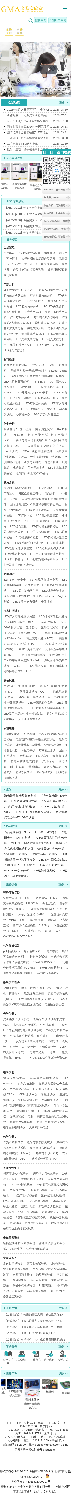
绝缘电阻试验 (52, 744)
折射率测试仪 (38, 956)
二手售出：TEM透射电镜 (22, 143)
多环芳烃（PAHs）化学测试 (46, 445)
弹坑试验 (38, 365)
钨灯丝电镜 (49, 903)
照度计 (14, 1046)
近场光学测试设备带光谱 (49, 1019)
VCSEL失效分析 (52, 806)
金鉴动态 (14, 102)
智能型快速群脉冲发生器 (19, 1243)
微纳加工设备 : (12, 982)
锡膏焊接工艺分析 (15, 854)
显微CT (52, 919)
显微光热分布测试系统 (18, 186)
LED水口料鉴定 (13, 559)
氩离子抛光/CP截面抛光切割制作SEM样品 (37, 376)
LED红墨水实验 (36, 665)
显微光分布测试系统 (35, 187)
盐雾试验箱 (59, 1201)
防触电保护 (28, 750)
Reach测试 (11, 451)
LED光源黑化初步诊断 (50, 548)
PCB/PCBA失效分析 (16, 870)
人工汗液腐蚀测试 (29, 719)
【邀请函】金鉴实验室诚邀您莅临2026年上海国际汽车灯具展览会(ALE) (29, 138)
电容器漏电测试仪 (14, 1127)
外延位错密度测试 (30, 493)
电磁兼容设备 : (12, 1237)
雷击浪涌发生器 (12, 1248)
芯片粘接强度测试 (16, 365)
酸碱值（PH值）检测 (17, 429)
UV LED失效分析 (53, 306)
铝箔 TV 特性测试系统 (51, 1121)
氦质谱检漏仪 (50, 1211)
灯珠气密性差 (12, 311)
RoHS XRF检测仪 (51, 967)
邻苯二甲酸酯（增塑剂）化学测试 (40, 456)
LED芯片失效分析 (27, 306)
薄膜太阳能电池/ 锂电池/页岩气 (31, 1403)
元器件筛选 (49, 621)
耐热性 (51, 408)
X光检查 (29, 865)
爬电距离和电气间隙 (24, 761)
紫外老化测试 (49, 627)
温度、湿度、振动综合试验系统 (41, 1206)
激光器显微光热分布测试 (20, 795)
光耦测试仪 (17, 1116)
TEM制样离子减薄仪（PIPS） (36, 999)
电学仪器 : (9, 1072)
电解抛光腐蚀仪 (54, 1004)
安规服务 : (10, 728)
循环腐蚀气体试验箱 (15, 1173)
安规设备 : (9, 1257)
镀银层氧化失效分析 (50, 848)
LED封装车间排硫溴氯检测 (47, 708)
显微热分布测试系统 (42, 1147)
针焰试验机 (58, 1263)
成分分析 (18, 467)
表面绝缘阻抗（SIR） (17, 832)
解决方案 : (10, 482)
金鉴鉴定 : (10, 247)
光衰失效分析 (32, 311)
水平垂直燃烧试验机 (16, 1269)
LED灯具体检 (24, 515)
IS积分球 (53, 1041)
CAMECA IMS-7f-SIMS (17, 936)
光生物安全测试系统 (16, 1019)
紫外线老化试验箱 (53, 1195)
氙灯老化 (31, 627)
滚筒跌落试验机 (37, 1263)
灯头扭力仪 (58, 1291)
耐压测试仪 (48, 1094)
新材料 (48, 1391)
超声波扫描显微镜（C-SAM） (31, 925)
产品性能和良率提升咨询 (28, 269)
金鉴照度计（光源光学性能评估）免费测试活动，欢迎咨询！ (29, 115)
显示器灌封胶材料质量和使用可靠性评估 (35, 504)
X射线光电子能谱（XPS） (45, 930)
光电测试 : (10, 574)
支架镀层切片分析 (51, 865)
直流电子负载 (25, 1110)
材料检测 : (10, 359)
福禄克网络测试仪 (21, 1121)
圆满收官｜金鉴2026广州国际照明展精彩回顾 (29, 126)
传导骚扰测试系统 (37, 1248)
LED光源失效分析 (27, 339)
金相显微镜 (37, 919)
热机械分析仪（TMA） (46, 1158)
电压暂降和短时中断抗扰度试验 (35, 739)
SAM (51, 365)
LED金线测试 (44, 488)
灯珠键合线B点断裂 (46, 317)
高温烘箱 (15, 1222)
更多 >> (63, 789)
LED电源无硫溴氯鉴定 (18, 548)
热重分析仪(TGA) (47, 1153)
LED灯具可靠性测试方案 (19, 616)
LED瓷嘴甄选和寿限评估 (42, 559)
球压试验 (42, 755)
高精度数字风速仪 (36, 1222)
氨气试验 (38, 697)
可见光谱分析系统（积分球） (29, 1035)
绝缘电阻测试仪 (51, 1100)
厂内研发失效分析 (41, 295)
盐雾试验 (23, 697)
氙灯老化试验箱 (26, 1195)
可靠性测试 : (11, 610)
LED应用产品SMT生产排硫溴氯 (23, 713)
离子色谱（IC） (33, 951)
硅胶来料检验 (41, 520)
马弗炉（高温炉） (48, 973)
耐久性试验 (17, 766)
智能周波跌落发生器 (52, 1243)
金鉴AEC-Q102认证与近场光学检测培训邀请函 (29, 121)
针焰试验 (26, 755)
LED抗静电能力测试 (25, 601)
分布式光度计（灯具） (44, 1052)
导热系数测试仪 (13, 1142)
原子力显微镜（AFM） (32, 914)
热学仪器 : (9, 1136)
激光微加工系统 (34, 993)
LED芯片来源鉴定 (38, 531)
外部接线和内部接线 (28, 744)
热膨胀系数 (23, 414)
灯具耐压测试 (47, 750)
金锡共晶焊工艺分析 (44, 854)
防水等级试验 (44, 772)
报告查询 (40, 20)
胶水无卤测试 (36, 467)
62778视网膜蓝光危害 (44, 579)
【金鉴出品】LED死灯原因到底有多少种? (29, 1333)
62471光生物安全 (15, 579)
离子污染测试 (44, 429)
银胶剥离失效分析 (32, 333)
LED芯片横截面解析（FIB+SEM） (25, 381)
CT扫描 (15, 843)
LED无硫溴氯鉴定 (32, 408)
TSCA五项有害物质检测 (36, 451)
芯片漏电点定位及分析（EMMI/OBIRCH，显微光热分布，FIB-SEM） (35, 387)
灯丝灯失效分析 (20, 317)
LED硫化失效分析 (14, 350)
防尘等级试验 (24, 772)
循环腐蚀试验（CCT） (34, 691)
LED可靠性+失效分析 (50, 344)
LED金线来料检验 (15, 553)
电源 (30, 1116)
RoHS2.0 (17, 434)
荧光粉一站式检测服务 (18, 488)
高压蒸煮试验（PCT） (40, 638)
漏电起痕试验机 (37, 1291)
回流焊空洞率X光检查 (38, 843)
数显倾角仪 (20, 1280)
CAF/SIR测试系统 (21, 1184)
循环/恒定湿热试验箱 (45, 1173)
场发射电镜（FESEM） (17, 897)
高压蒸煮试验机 (39, 1201)
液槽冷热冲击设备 (32, 1179)
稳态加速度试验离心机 (31, 1217)
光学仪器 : (9, 1013)
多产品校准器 (26, 1083)
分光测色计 (29, 1046)
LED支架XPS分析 (46, 832)
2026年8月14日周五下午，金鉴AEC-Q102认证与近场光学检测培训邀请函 (29, 109)
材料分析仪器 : (12, 892)
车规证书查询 (58, 20)
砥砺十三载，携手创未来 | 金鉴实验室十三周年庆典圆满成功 (29, 149)
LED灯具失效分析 (53, 339)
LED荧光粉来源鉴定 (37, 510)
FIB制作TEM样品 (20, 398)
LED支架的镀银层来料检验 (47, 553)
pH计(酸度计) (11, 951)
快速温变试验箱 (28, 1211)
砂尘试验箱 (10, 1206)
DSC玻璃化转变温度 (46, 414)
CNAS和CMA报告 (29, 253)
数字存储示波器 (19, 1089)
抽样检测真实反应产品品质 (38, 258)
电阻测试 (46, 601)
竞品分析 (49, 493)
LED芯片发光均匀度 (25, 590)
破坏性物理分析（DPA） (19, 289)
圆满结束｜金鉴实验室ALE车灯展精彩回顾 (29, 132)
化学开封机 (10, 988)
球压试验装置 (38, 1280)
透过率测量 (51, 462)
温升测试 (34, 766)
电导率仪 (52, 951)
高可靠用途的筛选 (33, 654)
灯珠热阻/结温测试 (46, 398)
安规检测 (29, 733)
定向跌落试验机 (13, 1263)
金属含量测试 (32, 462)
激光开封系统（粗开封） (37, 988)
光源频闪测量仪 (22, 1274)
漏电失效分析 (35, 328)
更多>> (63, 102)
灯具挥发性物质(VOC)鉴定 (32, 473)
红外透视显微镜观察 (24, 801)
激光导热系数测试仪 (40, 1142)
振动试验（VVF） (30, 632)
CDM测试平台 (28, 1094)
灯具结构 (48, 761)
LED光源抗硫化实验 (40, 702)
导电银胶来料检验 (27, 537)
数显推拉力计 (18, 1190)
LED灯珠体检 (55, 542)
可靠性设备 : (11, 1167)
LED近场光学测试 (53, 590)
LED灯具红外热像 (35, 403)
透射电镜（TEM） (47, 897)
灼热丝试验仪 (44, 1274)
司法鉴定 (9, 253)
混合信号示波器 (14, 1078)
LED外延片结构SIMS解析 (32, 392)
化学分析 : (10, 423)
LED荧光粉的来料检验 (44, 526)
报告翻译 (49, 253)
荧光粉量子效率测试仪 (30, 1041)
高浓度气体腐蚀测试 (19, 686)
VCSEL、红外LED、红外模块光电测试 (28, 812)
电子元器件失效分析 (17, 344)
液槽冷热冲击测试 (30, 649)
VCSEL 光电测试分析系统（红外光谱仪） (30, 1024)
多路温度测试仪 (12, 1296)
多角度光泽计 (47, 1046)
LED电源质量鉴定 (47, 515)
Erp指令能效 (12, 733)
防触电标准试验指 (24, 1285)
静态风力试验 (52, 766)
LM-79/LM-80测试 (14, 1201)
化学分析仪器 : (12, 945)
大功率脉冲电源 (38, 1127)
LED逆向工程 (18, 526)
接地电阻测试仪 (28, 1100)
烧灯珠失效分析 (45, 322)
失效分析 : (10, 284)
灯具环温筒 (46, 1285)
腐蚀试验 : (10, 680)
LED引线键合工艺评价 (28, 542)
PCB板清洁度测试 (44, 870)
